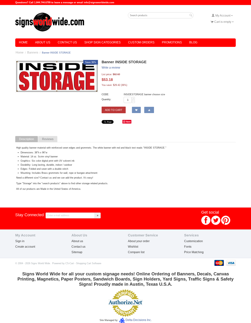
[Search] (191, 15)
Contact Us (67, 42)
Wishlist (133, 246)
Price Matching (194, 252)
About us (77, 241)
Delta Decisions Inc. (139, 320)
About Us (42, 42)
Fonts (187, 246)
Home (23, 42)
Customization (193, 241)
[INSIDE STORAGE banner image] (56, 76)
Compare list (136, 252)
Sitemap (76, 252)
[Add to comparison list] (149, 110)
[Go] (98, 215)
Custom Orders (141, 42)
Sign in (19, 241)
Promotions (172, 42)
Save (128, 121)
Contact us (78, 246)
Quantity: (106, 99)
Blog (193, 42)
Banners (32, 52)
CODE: (105, 94)
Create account (25, 246)
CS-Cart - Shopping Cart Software (83, 263)
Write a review (111, 67)
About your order (139, 241)
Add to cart (113, 109)
